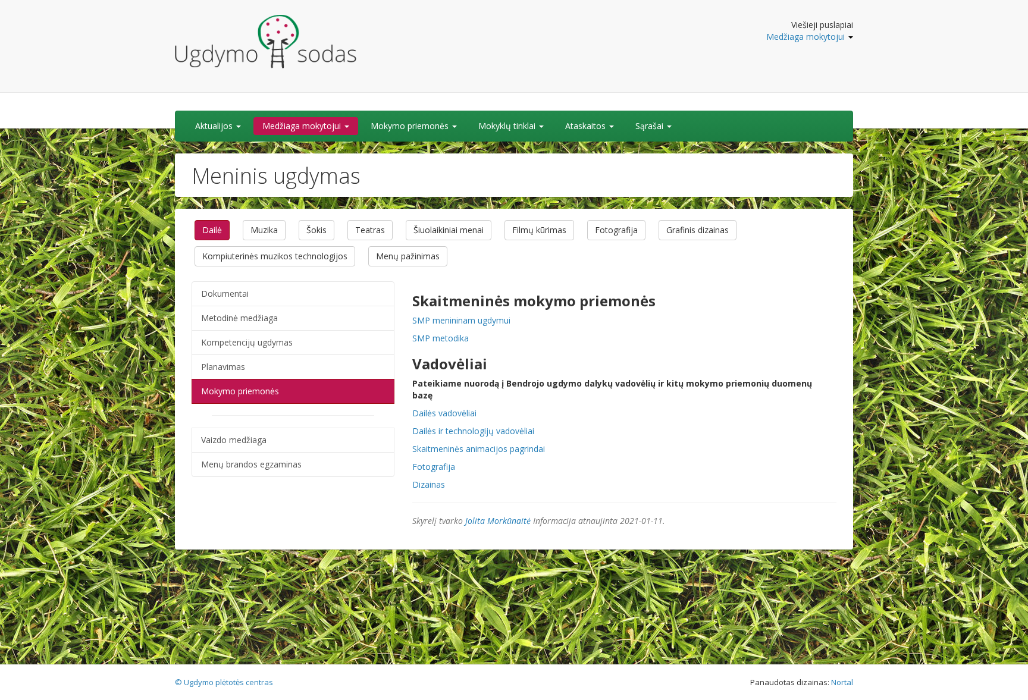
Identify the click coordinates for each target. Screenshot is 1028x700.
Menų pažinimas (408, 256)
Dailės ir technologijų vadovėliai (473, 431)
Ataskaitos (586, 125)
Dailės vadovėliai (444, 413)
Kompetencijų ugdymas (247, 342)
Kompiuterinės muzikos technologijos (274, 256)
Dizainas (428, 484)
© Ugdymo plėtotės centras (224, 682)
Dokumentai (225, 293)
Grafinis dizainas (697, 230)
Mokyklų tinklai (508, 125)
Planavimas (223, 366)
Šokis (316, 230)
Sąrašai (650, 125)
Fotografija (616, 230)
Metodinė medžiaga (239, 318)
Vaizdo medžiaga (234, 439)
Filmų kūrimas (539, 230)
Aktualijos (215, 125)
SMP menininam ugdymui (461, 320)
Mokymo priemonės (411, 125)
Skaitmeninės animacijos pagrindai (478, 448)
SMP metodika (440, 338)
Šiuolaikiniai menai (448, 230)
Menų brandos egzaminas (251, 464)
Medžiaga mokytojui (806, 36)
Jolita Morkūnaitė (498, 520)
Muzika (264, 230)
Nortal (842, 682)
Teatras (370, 230)
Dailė (212, 230)
